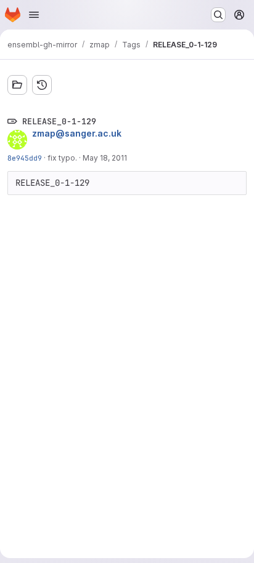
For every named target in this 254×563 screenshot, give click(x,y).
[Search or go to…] (218, 14)
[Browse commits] (42, 85)
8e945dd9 (24, 157)
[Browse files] (17, 85)
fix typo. (62, 157)
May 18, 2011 (105, 157)
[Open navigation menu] (34, 15)
